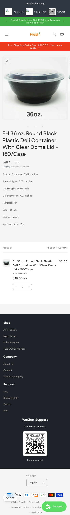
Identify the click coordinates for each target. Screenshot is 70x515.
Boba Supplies (11, 342)
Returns (7, 404)
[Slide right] (42, 126)
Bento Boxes (10, 336)
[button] (7, 34)
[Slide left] (27, 126)
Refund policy (38, 507)
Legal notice (36, 512)
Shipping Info (10, 398)
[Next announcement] (63, 21)
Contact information (20, 507)
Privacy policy (35, 502)
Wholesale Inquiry (13, 376)
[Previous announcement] (6, 21)
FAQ (5, 391)
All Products (10, 330)
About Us (8, 364)
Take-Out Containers (14, 348)
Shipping (6, 166)
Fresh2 (22, 502)
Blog (5, 410)
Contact (7, 370)
